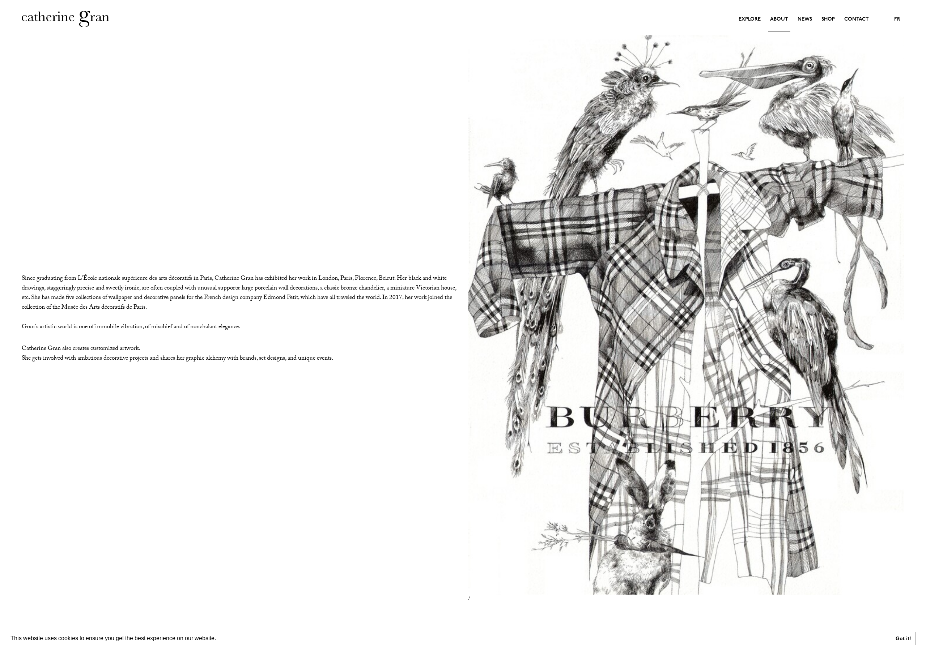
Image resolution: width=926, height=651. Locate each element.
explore (750, 19)
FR (897, 19)
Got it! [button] (903, 638)
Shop (828, 19)
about (779, 19)
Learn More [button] (233, 638)
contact (856, 19)
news (805, 19)
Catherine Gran (66, 19)
